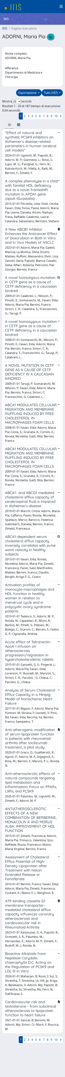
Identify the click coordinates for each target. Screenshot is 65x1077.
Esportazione (27, 93)
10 (56, 116)
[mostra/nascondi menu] (61, 6)
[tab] (9, 125)
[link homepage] (13, 6)
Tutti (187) (51, 93)
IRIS (4, 28)
